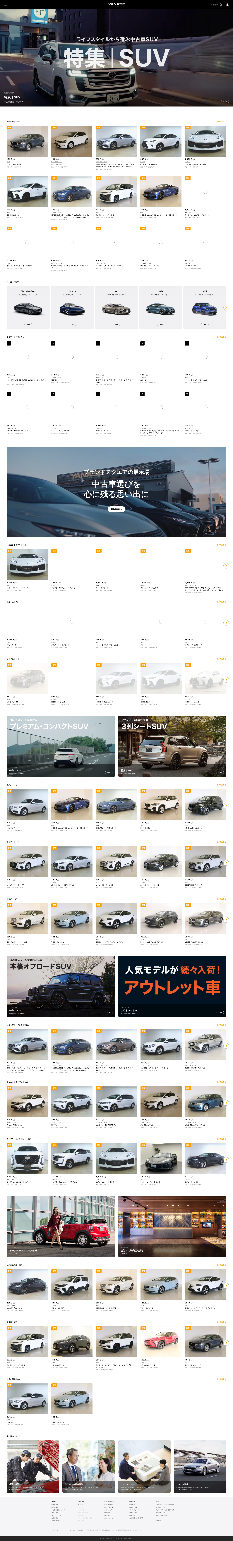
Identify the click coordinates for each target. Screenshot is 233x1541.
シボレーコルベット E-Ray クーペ (152, 1182)
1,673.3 (101, 426)
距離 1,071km (152, 1184)
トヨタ (97, 212)
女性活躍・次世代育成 (136, 1518)
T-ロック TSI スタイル (14, 1125)
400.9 (55, 880)
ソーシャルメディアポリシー (76, 1530)
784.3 (189, 1063)
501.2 (100, 1360)
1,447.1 (101, 583)
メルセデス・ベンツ (101, 162)
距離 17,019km (154, 1367)
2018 (57, 167)
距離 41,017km (152, 268)
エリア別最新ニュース (58, 1510)
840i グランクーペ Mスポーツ (106, 828)
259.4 (189, 937)
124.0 (11, 823)
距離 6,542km (63, 433)
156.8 (55, 159)
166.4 (189, 1120)
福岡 (141, 167)
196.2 (11, 159)
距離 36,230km (154, 944)
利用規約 (89, 1530)
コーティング (108, 1510)
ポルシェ (187, 377)
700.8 (189, 375)
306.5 (55, 210)
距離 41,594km (63, 270)
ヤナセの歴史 (133, 1512)
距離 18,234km (198, 268)
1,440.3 (190, 583)
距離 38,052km (152, 435)
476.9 (145, 640)
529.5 (189, 426)
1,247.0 (11, 261)
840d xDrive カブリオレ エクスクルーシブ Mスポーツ (158, 215)
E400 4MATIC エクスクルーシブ (17, 431)
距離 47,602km (198, 944)
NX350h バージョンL (192, 702)
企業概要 (132, 1504)
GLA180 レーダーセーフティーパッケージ (110, 266)
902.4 (189, 261)
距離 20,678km (152, 217)
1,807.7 (190, 210)
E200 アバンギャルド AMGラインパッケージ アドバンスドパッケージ (70, 267)
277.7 (11, 426)
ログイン (80, 1504)
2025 (101, 169)
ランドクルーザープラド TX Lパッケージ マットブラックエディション (115, 1366)
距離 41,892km (65, 382)
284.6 (100, 937)
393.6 (100, 210)
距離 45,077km (65, 167)
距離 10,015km (198, 1127)
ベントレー (54, 428)
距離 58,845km (198, 830)
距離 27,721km (197, 887)
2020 (145, 167)
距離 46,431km (154, 887)
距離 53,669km (65, 1310)
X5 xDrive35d (145, 828)
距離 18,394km (109, 217)
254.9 (55, 375)
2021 (191, 382)
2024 (190, 167)
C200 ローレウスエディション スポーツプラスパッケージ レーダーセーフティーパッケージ (159, 432)
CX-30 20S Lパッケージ (14, 164)
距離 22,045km (20, 1127)
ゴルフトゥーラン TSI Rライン (150, 266)
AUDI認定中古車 (160, 1512)
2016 (12, 433)
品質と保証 (55, 1512)
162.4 (145, 880)
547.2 (189, 697)
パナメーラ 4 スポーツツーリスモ (196, 380)
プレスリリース (134, 1510)
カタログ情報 (56, 1520)
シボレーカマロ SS (191, 1182)
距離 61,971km (108, 830)
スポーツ (143, 380)
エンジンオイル (108, 1518)
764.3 (144, 210)
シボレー (187, 162)
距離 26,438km (19, 167)
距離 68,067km (19, 830)
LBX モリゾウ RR (12, 702)
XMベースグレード (102, 588)
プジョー (53, 1305)
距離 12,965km (108, 169)
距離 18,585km (20, 704)
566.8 (11, 937)
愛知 (97, 169)
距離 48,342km (19, 433)
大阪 (186, 167)
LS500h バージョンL (192, 266)
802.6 (100, 159)
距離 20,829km (63, 1127)
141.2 (55, 937)
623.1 (144, 375)
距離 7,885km (18, 268)
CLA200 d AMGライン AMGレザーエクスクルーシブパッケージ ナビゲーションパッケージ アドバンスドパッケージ (70, 216)
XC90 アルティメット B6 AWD (17, 942)
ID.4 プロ (54, 1125)
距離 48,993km (109, 887)
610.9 (189, 823)
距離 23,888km (108, 433)
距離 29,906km (198, 1070)
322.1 (144, 261)
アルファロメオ (11, 1305)
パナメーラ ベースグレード (194, 431)
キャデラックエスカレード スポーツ (197, 215)
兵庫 (52, 270)
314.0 (55, 1360)
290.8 (144, 426)
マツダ (8, 162)
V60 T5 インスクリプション (194, 942)
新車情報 (158, 1520)
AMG (8, 377)
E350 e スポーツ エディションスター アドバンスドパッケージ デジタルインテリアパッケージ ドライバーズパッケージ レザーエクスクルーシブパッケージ (115, 166)
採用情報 (132, 1515)
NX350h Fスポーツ (13, 215)
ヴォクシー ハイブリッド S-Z (106, 215)
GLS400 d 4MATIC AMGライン (195, 1068)
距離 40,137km (63, 1367)
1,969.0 (145, 1177)
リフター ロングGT (57, 1308)
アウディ (9, 882)
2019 (12, 167)
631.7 (189, 1177)
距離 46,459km (197, 433)
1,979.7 (56, 426)
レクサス (142, 162)
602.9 (55, 261)
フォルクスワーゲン (56, 162)
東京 (141, 382)
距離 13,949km (109, 1369)
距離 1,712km (196, 217)
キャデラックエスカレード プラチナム (19, 266)
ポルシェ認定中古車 (161, 1515)
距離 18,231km (152, 167)
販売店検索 (55, 1507)
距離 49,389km (154, 830)
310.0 (189, 880)
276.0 (11, 880)
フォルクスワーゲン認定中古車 (164, 1510)
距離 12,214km (108, 590)
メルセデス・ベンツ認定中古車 (164, 1504)
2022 (102, 217)
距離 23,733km (197, 704)
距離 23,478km (63, 887)
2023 (12, 217)
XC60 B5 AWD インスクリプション (152, 942)
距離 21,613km (19, 217)
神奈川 (53, 167)
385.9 (144, 159)
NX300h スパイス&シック (149, 164)
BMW (141, 212)
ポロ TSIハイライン (57, 164)
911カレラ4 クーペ (102, 431)
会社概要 (97, 1530)
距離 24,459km (198, 382)
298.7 (55, 1120)
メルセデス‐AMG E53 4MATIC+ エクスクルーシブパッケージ (25, 381)
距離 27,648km (20, 944)
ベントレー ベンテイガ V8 (60, 431)
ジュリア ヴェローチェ (14, 1308)
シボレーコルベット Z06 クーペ (195, 164)
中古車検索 (55, 1504)
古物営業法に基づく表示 (123, 1530)
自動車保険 (55, 1518)
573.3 (11, 210)
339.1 (100, 880)
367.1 (145, 937)
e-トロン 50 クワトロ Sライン (106, 885)
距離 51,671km (109, 944)
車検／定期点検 (108, 1507)
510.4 (145, 823)
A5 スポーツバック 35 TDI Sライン (63, 885)
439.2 (11, 1303)
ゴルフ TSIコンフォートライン (195, 1125)
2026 (190, 217)
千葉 (8, 167)
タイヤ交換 (107, 1512)
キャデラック (188, 212)
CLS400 (53, 380)
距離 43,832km (65, 944)
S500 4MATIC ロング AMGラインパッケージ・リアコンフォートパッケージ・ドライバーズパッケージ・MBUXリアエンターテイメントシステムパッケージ (204, 589)
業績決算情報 (133, 1507)
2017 (101, 268)
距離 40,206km (153, 647)
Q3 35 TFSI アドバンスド (193, 885)
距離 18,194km (197, 1184)
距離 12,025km (198, 592)
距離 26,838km (20, 384)
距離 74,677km (108, 268)
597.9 (189, 640)
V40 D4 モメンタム (57, 942)
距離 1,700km (196, 167)
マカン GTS (144, 645)
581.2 (11, 697)
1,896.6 (190, 159)
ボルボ (8, 939)
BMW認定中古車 (160, 1507)
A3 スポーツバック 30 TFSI (16, 885)
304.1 (11, 1120)
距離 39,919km (19, 1310)
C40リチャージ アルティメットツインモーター (111, 942)
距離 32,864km (197, 647)
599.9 (100, 823)
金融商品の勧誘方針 (108, 1530)
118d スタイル (11, 828)
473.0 (11, 375)
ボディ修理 (107, 1515)
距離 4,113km (19, 887)
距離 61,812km (63, 219)
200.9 (100, 261)
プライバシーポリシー (58, 1530)
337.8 (55, 1303)
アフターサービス (109, 1504)
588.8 (145, 1360)
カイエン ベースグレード (193, 645)
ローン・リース (56, 1515)
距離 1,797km (152, 382)
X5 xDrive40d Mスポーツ (193, 828)
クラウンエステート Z (148, 1365)
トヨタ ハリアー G (57, 1365)
